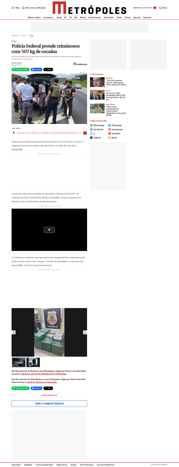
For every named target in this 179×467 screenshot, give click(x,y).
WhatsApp (98, 125)
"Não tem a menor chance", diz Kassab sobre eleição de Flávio (116, 82)
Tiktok (97, 137)
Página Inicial (15, 35)
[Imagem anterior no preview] (13, 332)
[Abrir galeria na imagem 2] (33, 362)
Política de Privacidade (44, 465)
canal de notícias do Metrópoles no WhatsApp (43, 374)
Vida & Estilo (109, 17)
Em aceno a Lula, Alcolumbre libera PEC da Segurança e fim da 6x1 (116, 96)
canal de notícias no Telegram (42, 382)
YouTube (116, 133)
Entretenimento (95, 17)
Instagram (117, 129)
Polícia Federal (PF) (49, 395)
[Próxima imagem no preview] (85, 332)
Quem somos (16, 465)
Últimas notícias (34, 17)
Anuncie (73, 465)
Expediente (28, 465)
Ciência (128, 17)
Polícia (32, 35)
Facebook (98, 129)
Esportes (137, 17)
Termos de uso (61, 465)
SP (70, 17)
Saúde (119, 17)
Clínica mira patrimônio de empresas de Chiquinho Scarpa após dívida (116, 111)
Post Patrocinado (86, 465)
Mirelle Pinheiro (17, 63)
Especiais (147, 17)
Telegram (117, 125)
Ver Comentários (49, 403)
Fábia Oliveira (110, 104)
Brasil (59, 17)
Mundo (83, 17)
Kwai (114, 137)
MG (75, 17)
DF (65, 17)
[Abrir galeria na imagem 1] (49, 332)
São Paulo (109, 78)
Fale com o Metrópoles (105, 465)
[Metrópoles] (89, 7)
